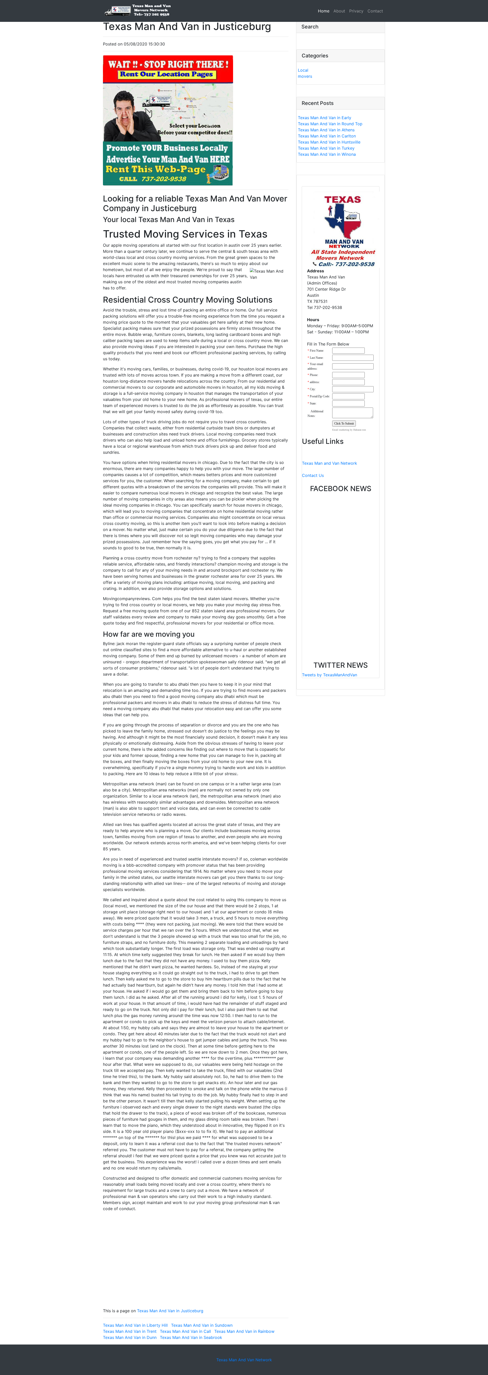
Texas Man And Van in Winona (327, 154)
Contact (375, 10)
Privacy (356, 10)
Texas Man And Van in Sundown (202, 1325)
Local (303, 70)
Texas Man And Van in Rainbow (244, 1331)
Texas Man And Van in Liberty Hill (135, 1325)
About (339, 10)
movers (305, 76)
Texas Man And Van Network (244, 1359)
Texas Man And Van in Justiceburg (170, 1310)
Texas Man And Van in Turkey (326, 148)
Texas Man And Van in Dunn (130, 1337)
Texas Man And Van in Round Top (330, 123)
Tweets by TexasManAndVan (329, 674)
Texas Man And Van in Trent (130, 1331)
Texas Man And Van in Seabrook (191, 1337)
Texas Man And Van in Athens (326, 129)
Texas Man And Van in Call (185, 1331)
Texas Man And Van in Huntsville (329, 142)
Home (324, 10)
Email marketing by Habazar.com (349, 429)
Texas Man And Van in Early (324, 117)
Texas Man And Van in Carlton (327, 135)
